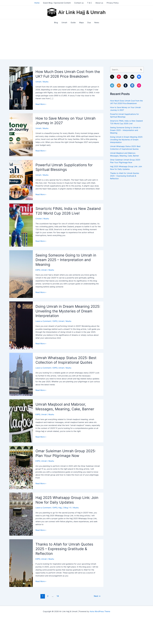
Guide (73, 22)
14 (58, 596)
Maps (81, 22)
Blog (56, 22)
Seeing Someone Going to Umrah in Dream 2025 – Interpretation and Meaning (66, 260)
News (96, 22)
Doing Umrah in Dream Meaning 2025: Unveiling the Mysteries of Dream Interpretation (68, 311)
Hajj (60, 507)
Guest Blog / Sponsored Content (57, 3)
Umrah (64, 22)
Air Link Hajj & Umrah (82, 12)
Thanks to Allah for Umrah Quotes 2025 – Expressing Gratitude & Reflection (64, 549)
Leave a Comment (43, 321)
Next (97, 596)
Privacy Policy (113, 3)
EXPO (38, 270)
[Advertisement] (76, 42)
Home (36, 3)
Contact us (79, 3)
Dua (89, 22)
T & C (89, 3)
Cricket (39, 218)
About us (99, 3)
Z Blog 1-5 (67, 507)
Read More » (41, 104)
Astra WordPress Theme (100, 611)
